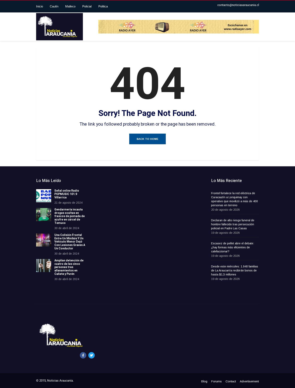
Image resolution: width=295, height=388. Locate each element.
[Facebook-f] (83, 355)
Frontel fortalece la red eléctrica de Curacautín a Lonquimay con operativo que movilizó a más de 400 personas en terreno (234, 199)
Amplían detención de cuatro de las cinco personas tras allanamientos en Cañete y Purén (68, 267)
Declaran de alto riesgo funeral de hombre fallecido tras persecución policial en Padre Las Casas (232, 224)
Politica (103, 6)
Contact (231, 381)
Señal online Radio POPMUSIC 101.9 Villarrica (66, 194)
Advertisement (249, 381)
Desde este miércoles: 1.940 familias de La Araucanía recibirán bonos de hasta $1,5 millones (234, 270)
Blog (204, 381)
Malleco (70, 6)
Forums (216, 381)
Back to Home (147, 138)
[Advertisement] (124, 238)
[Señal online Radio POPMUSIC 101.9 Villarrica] (43, 195)
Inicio (39, 6)
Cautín (54, 6)
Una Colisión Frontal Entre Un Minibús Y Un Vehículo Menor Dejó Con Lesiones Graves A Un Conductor (69, 242)
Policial (87, 6)
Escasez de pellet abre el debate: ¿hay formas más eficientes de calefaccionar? (232, 247)
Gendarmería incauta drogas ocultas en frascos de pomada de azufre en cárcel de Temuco (69, 216)
